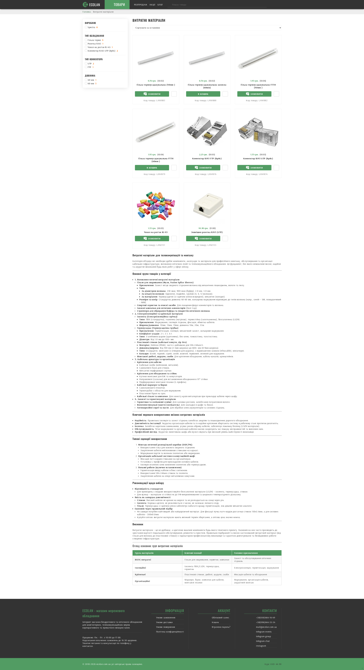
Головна (86, 11)
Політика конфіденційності (170, 631)
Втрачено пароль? (221, 626)
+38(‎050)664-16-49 (265, 617)
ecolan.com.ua (103, 664)
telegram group (263, 636)
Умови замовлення (165, 617)
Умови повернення (165, 626)
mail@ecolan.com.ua (266, 626)
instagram (261, 645)
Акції (152, 4)
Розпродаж (140, 4)
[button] (203, 94)
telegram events (264, 631)
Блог (160, 4)
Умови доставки (164, 622)
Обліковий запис (220, 617)
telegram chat (263, 641)
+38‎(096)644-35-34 (265, 622)
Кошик (215, 622)
